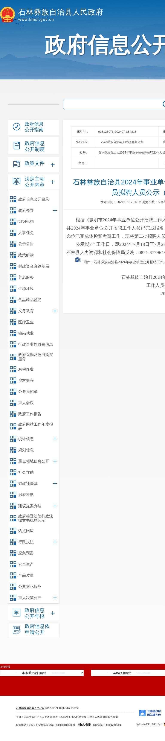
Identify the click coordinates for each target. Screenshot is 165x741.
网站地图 (84, 724)
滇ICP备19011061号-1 (149, 724)
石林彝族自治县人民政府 (30, 708)
